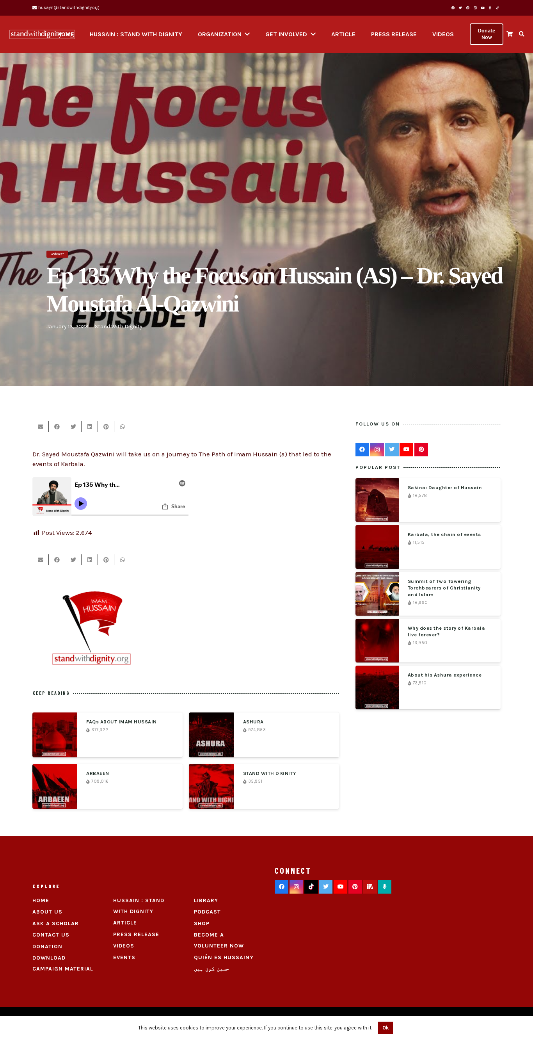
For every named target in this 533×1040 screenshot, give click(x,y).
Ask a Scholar (55, 923)
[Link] (42, 34)
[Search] (521, 34)
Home (40, 900)
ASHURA (253, 722)
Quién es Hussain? (223, 957)
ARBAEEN (97, 773)
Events (124, 957)
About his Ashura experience (445, 675)
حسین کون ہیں (211, 968)
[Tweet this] (73, 426)
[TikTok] (497, 8)
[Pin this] (106, 426)
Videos (123, 945)
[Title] (490, 8)
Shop (202, 923)
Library (206, 900)
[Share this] (57, 426)
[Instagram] (475, 8)
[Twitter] (460, 8)
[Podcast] (384, 887)
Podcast (207, 911)
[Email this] (40, 426)
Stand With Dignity (118, 326)
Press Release (136, 934)
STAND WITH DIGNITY (270, 773)
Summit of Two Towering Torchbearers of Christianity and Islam (444, 587)
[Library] (370, 887)
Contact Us (50, 934)
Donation (47, 946)
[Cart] (509, 34)
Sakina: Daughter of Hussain (445, 487)
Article (125, 922)
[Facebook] (453, 8)
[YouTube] (483, 8)
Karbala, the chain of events (444, 534)
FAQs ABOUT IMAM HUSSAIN (121, 722)
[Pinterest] (468, 8)
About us (47, 911)
